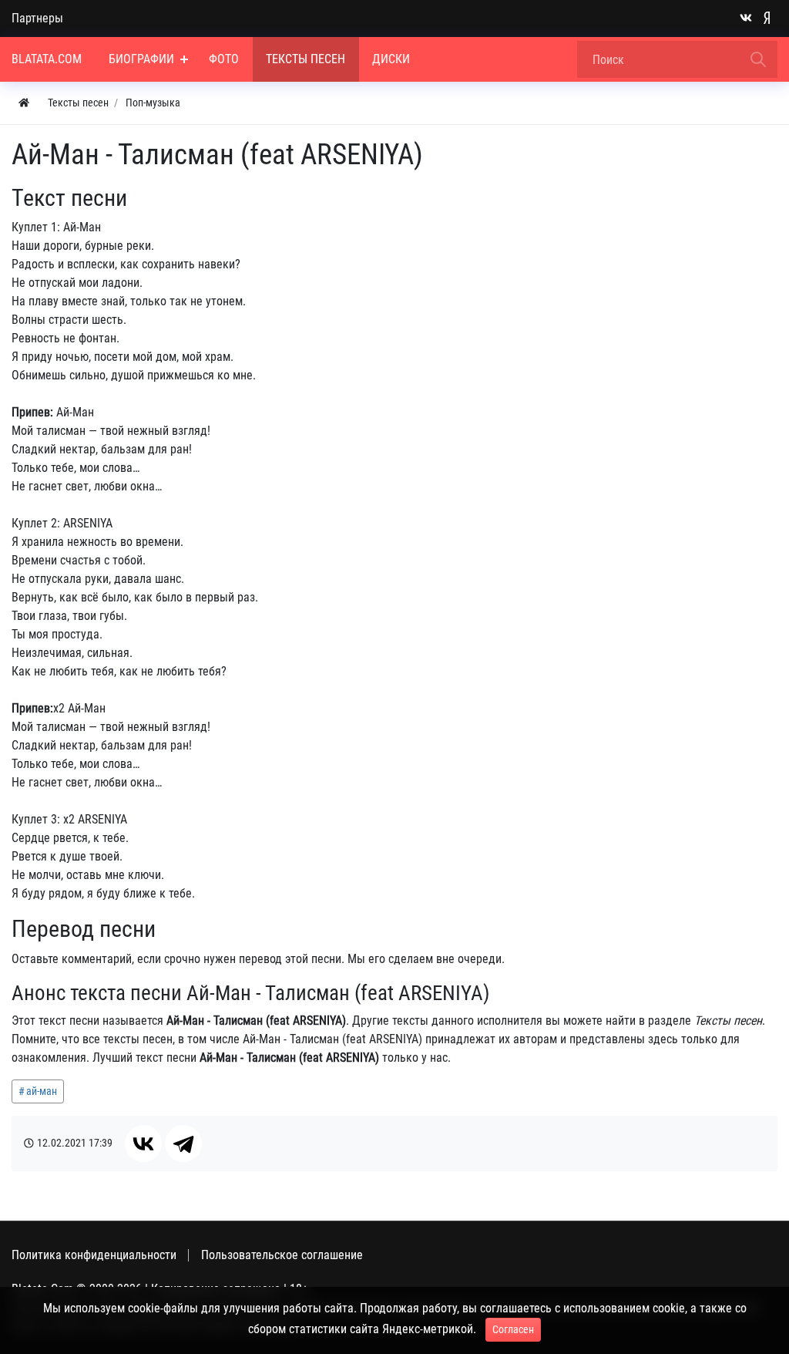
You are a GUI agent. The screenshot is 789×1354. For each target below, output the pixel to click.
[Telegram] (183, 1143)
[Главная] (24, 103)
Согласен (513, 1329)
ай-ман (41, 1091)
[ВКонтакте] (143, 1143)
